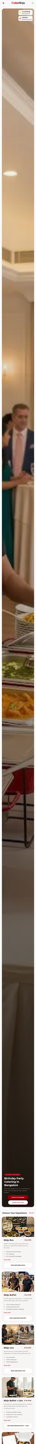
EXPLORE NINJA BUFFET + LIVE (18, 1425)
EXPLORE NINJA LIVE (18, 1371)
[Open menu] (3, 3)
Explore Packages (18, 1197)
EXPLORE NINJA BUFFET (18, 1318)
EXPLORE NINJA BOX (18, 1265)
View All (31, 1213)
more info (7, 1259)
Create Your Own (18, 1202)
